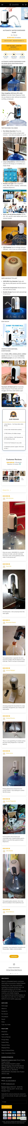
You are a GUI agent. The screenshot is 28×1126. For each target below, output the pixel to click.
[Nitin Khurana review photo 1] (14, 526)
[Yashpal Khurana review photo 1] (14, 729)
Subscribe (7, 1107)
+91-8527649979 (11, 1081)
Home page (4, 1006)
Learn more (18, 999)
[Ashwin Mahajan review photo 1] (14, 688)
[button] (11, 37)
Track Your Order (6, 1024)
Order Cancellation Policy (8, 1053)
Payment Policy (5, 1045)
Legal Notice (4, 1034)
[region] (14, 967)
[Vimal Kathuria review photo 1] (14, 930)
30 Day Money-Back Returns (14, 970)
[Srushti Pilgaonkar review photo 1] (14, 819)
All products (4, 1016)
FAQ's (3, 1022)
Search (3, 1019)
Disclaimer (4, 1031)
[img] (6, 496)
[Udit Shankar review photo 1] (14, 876)
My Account (4, 1014)
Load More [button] (14, 956)
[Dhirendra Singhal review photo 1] (14, 640)
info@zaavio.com (10, 1084)
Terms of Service (6, 1037)
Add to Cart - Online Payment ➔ (14, 40)
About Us (4, 1008)
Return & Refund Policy (7, 1050)
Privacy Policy (5, 1040)
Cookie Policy (5, 1042)
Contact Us (4, 1011)
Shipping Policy (5, 1048)
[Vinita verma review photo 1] (14, 771)
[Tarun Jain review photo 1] (14, 589)
